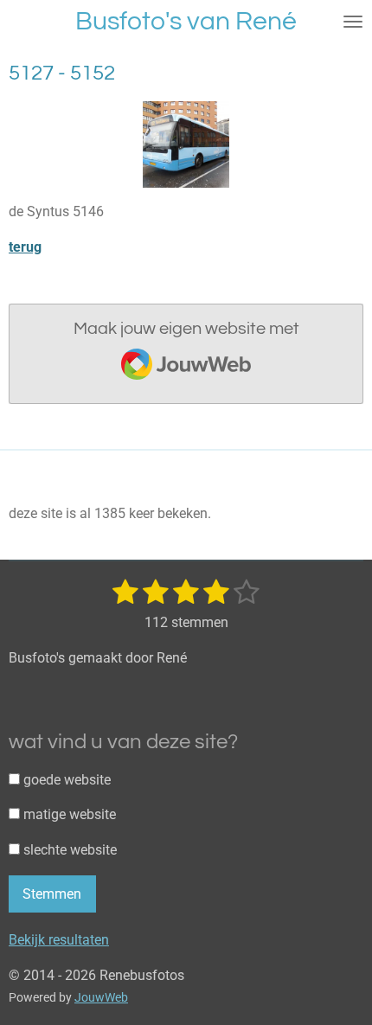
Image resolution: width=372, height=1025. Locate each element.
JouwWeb (101, 997)
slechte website (68, 850)
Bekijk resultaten (59, 940)
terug (25, 247)
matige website (68, 814)
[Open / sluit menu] (353, 21)
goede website (65, 780)
